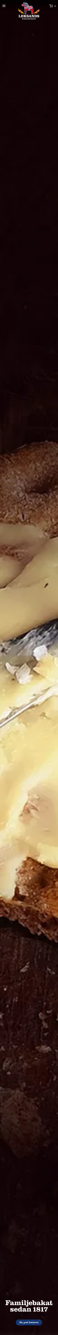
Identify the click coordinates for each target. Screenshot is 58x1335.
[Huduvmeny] (4, 6)
